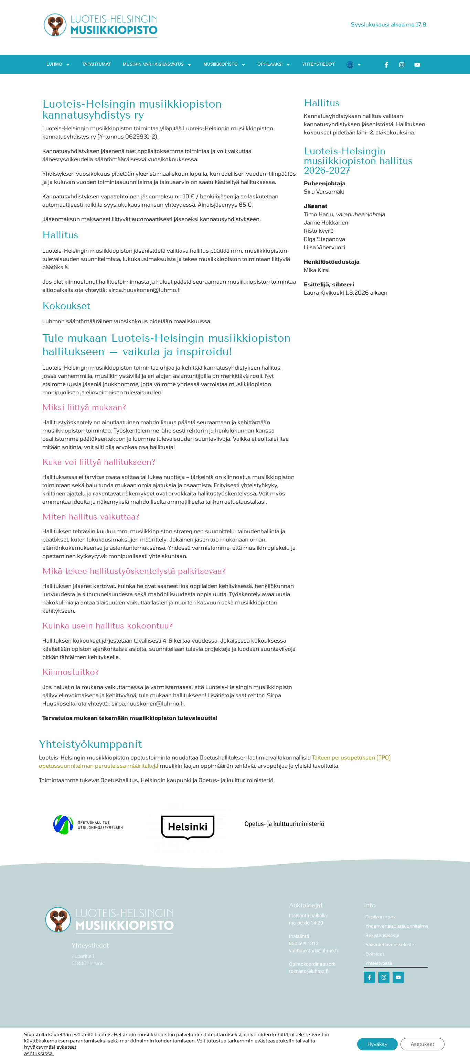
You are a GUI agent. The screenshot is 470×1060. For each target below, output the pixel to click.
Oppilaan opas (380, 916)
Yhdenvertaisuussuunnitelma (396, 926)
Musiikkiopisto (220, 64)
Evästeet (374, 954)
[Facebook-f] (386, 64)
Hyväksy (377, 1044)
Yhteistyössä (378, 963)
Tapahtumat (96, 64)
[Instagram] (402, 64)
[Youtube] (417, 64)
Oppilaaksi (269, 64)
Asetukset (422, 1044)
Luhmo (54, 64)
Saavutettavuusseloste (389, 944)
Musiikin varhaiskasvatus (153, 64)
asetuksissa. (39, 1053)
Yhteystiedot (318, 64)
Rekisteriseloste (382, 935)
